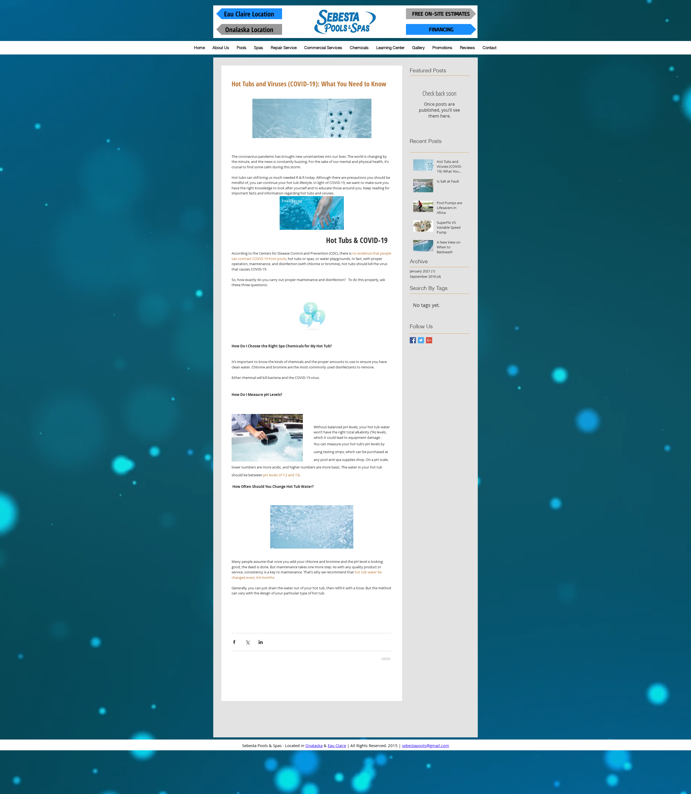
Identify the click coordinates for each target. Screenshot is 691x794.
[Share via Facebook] (234, 642)
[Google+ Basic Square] (429, 340)
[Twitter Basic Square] (421, 340)
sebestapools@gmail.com (425, 783)
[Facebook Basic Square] (413, 340)
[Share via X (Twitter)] (247, 642)
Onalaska (314, 783)
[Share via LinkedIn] (260, 642)
